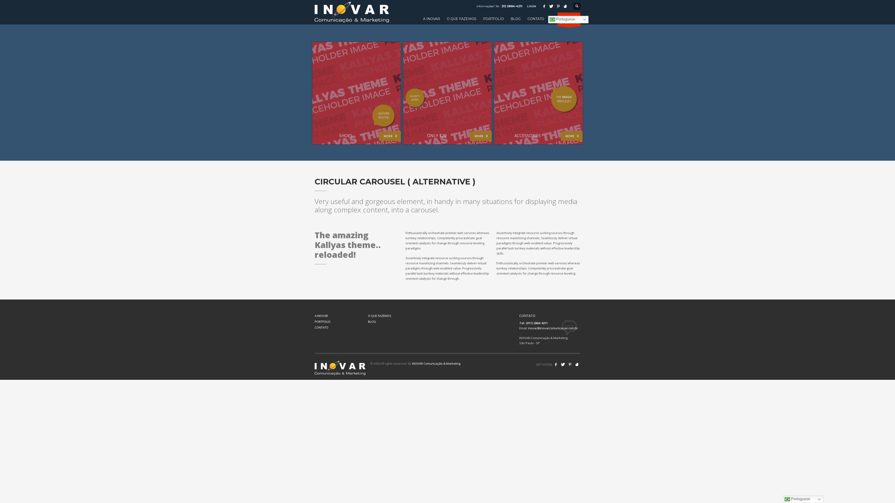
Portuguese (565, 19)
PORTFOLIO (322, 321)
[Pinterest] (558, 6)
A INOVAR (321, 316)
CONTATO (321, 327)
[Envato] (565, 6)
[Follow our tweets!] (562, 364)
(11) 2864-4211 (512, 6)
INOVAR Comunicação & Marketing (436, 363)
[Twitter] (551, 6)
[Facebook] (544, 6)
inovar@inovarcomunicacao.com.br (553, 328)
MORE (388, 136)
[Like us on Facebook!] (555, 364)
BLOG (372, 321)
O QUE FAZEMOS (379, 316)
